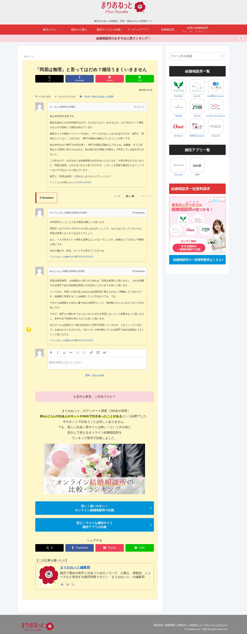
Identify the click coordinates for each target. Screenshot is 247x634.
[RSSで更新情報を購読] (73, 584)
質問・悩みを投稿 (94, 375)
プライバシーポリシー (216, 625)
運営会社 (158, 625)
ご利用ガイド (195, 625)
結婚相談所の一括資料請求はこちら (197, 259)
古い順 (117, 196)
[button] (222, 56)
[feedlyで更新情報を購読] (67, 584)
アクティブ (146, 196)
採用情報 (170, 625)
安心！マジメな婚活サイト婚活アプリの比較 (94, 525)
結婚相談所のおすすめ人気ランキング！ (123, 38)
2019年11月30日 (85, 256)
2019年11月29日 (83, 182)
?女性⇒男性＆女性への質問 (98, 96)
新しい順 (130, 196)
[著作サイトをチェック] (62, 584)
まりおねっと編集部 (75, 567)
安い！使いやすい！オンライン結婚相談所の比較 (94, 508)
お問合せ (181, 625)
